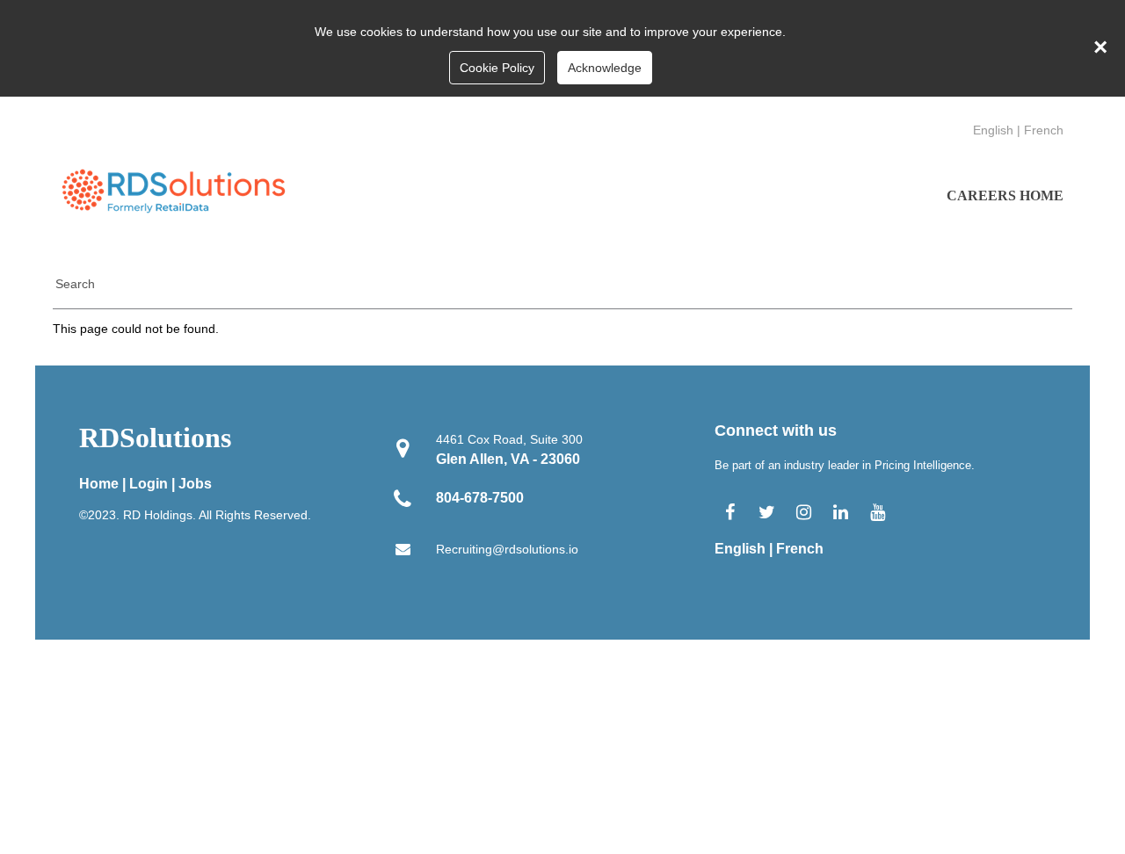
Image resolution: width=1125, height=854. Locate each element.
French (1043, 130)
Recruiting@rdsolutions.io (507, 549)
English (993, 130)
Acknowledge (605, 68)
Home (99, 483)
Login (148, 483)
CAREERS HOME (1005, 195)
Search (75, 284)
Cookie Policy (497, 68)
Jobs (195, 483)
